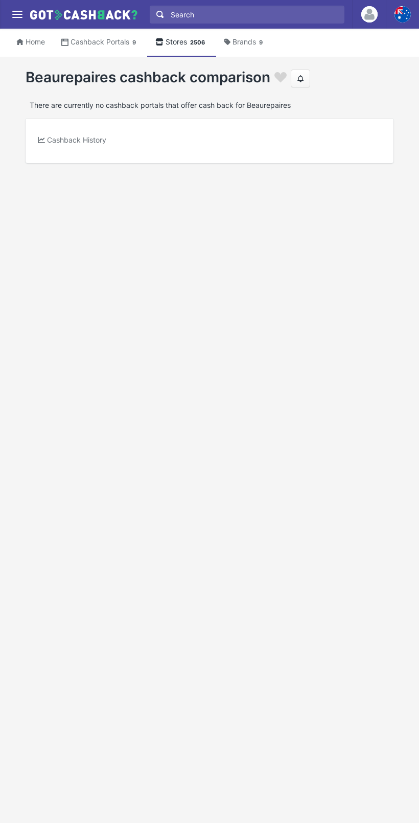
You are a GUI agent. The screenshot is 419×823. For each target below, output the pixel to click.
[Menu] (17, 15)
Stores (185, 41)
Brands (247, 41)
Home (35, 41)
